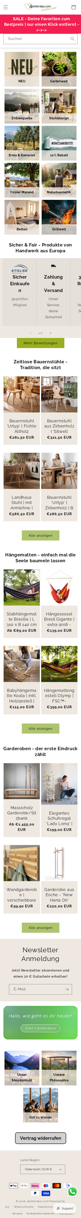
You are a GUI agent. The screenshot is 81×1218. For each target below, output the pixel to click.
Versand (17, 1213)
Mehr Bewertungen (41, 343)
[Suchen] (72, 39)
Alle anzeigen (41, 536)
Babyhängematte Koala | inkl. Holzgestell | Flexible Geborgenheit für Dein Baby (21, 703)
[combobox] (40, 39)
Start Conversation (40, 1028)
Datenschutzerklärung (52, 1206)
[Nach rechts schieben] (50, 333)
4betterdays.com (38, 1201)
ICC (7, 1206)
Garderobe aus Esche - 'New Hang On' (59, 894)
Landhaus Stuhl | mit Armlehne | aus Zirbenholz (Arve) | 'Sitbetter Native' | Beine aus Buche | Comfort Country (22, 521)
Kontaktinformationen (40, 1213)
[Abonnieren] (67, 989)
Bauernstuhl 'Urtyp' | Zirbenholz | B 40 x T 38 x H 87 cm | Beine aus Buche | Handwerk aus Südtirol (59, 515)
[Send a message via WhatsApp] (72, 1191)
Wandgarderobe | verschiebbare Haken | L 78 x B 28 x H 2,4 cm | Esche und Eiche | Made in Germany (22, 910)
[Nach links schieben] (31, 333)
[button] (6, 7)
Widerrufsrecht (24, 1206)
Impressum (66, 1213)
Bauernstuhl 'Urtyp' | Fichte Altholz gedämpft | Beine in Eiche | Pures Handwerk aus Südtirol (22, 439)
